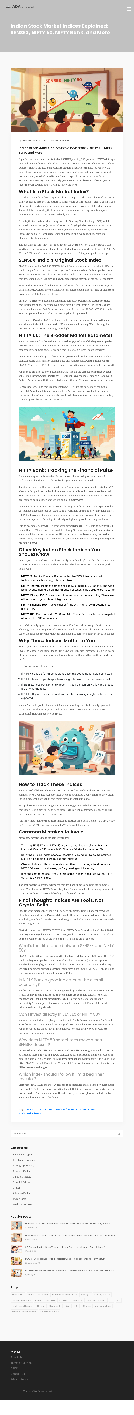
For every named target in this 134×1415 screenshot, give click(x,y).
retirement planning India (64, 1294)
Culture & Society (22, 1176)
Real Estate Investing (24, 1160)
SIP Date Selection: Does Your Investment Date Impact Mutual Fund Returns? (65, 1247)
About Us (16, 1357)
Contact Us (18, 1373)
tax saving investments (70, 1300)
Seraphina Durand (31, 140)
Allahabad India (21, 1193)
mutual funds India (45, 1300)
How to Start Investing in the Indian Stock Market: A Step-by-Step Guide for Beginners (70, 1235)
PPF (111, 1300)
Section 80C (18, 1294)
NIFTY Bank (55, 1109)
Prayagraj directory (23, 1165)
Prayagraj (86, 1294)
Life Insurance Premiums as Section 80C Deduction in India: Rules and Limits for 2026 (69, 1270)
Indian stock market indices (79, 1109)
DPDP (14, 1368)
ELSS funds (86, 1306)
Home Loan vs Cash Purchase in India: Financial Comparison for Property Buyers (67, 1223)
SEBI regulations (102, 1294)
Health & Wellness (22, 1204)
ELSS (75, 1306)
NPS (118, 1300)
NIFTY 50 (42, 1109)
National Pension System (24, 1311)
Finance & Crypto (22, 1154)
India (66, 1306)
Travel (16, 1187)
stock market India (49, 1311)
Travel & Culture (21, 1182)
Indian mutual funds (96, 1300)
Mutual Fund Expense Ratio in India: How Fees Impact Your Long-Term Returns (66, 1258)
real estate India (103, 1306)
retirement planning (22, 1300)
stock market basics (30, 1113)
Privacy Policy (19, 1379)
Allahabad (54, 1306)
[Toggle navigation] (129, 9)
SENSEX (31, 1109)
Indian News (19, 1199)
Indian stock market (38, 1294)
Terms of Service (21, 1362)
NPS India (40, 1306)
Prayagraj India (21, 1171)
